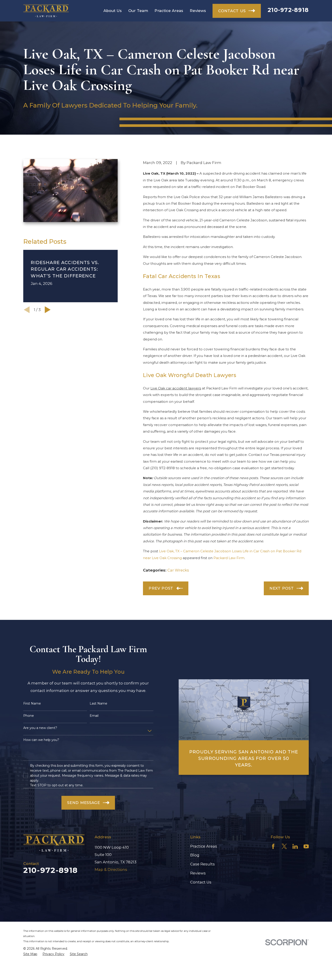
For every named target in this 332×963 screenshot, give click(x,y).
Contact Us (200, 882)
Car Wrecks (178, 570)
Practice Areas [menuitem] (168, 10)
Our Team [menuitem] (138, 10)
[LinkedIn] (295, 846)
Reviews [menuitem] (198, 10)
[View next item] (47, 309)
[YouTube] (306, 846)
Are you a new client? (40, 728)
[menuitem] (30, 954)
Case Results (202, 864)
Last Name (98, 703)
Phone (28, 716)
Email (94, 716)
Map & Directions (111, 869)
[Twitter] (284, 846)
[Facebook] (273, 846)
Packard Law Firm (228, 558)
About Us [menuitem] (112, 10)
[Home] (46, 10)
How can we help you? (41, 740)
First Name (32, 703)
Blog (194, 855)
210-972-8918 (288, 10)
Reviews (198, 873)
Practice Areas (203, 846)
